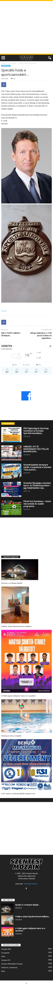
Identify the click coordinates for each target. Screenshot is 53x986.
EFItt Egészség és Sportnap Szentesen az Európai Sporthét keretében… (36, 431)
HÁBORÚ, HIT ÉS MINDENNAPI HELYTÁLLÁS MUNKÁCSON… (36, 449)
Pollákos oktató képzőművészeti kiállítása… (17, 626)
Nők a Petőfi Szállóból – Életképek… (11, 334)
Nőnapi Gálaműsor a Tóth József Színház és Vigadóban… (41, 335)
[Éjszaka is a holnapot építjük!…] (19, 569)
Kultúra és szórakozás (9, 967)
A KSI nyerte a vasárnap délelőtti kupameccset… (18, 794)
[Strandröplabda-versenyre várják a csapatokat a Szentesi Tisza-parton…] (11, 471)
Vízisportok (5, 953)
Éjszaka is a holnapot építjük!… (12, 583)
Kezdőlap (4, 63)
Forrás (3, 311)
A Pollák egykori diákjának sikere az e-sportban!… (19, 696)
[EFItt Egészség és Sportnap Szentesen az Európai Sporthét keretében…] (11, 434)
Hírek (3, 956)
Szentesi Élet (12, 63)
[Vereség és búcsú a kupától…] (26, 716)
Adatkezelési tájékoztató (26, 876)
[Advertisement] (26, 27)
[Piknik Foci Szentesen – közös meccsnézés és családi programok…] (11, 507)
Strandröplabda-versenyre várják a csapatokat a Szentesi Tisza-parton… (37, 467)
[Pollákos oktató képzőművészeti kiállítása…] (15, 605)
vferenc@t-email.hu (31, 884)
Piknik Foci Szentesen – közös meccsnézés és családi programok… (37, 504)
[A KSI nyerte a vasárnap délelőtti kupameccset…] (26, 764)
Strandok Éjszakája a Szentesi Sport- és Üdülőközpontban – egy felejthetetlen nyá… (37, 485)
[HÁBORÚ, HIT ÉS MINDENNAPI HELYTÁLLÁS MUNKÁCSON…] (11, 452)
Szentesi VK (5, 960)
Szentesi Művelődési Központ (12, 964)
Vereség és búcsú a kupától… (12, 736)
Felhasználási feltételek (26, 879)
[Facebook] (3, 84)
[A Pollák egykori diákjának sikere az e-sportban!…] (26, 661)
